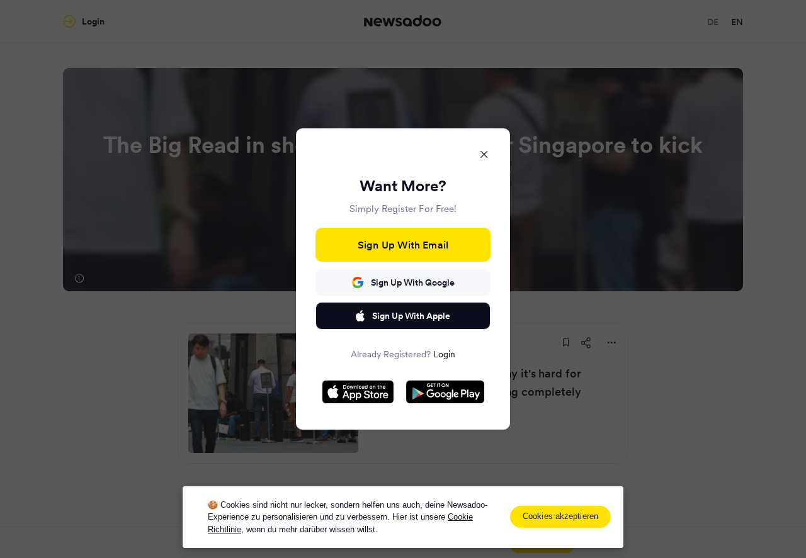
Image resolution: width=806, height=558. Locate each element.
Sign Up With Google (413, 282)
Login (444, 354)
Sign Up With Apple (411, 315)
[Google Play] (445, 392)
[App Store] (358, 392)
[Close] (484, 154)
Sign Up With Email (403, 244)
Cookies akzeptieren (560, 516)
